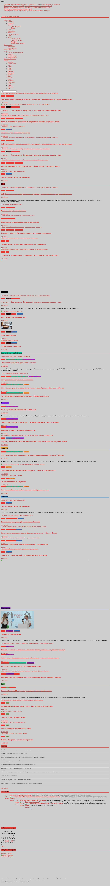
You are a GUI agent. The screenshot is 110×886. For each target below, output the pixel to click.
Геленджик (11, 73)
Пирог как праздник (8, 335)
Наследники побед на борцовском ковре (16, 728)
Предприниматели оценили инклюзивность (17, 380)
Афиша (13, 28)
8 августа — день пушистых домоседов (15, 133)
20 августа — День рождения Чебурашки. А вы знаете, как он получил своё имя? (28, 6)
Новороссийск (12, 63)
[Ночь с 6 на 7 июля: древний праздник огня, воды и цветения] (19, 549)
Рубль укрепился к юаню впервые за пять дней (18, 9)
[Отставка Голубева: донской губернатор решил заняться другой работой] (23, 464)
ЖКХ (7, 96)
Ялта (9, 88)
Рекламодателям (12, 48)
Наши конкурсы (15, 26)
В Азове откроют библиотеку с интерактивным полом (21, 666)
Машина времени (11, 529)
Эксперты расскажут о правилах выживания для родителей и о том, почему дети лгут (33, 650)
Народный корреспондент (15, 52)
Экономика (11, 23)
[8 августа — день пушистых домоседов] (13, 126)
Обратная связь (12, 57)
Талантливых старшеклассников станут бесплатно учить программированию (30, 658)
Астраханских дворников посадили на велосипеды (20, 222)
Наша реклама (8, 45)
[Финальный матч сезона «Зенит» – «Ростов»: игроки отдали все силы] (22, 700)
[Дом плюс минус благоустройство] (11, 204)
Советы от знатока (13, 34)
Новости (11, 96)
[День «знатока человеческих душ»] (11, 311)
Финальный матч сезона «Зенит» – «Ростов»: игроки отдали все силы (27, 706)
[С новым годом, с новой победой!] (11, 711)
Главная (3, 96)
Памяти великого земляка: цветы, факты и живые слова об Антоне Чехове (29, 533)
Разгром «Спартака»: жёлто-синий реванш (17, 740)
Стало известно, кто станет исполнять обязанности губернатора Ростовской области (32, 388)
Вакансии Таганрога (10, 59)
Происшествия (19, 118)
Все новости (4, 788)
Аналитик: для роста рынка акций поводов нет (18, 430)
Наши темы (7, 20)
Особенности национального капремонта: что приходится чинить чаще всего (30, 255)
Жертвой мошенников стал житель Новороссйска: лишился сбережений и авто (27, 7)
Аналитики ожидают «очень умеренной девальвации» (16, 779)
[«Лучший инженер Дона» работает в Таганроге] (15, 356)
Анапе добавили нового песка (9, 775)
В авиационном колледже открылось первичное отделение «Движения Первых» (31, 677)
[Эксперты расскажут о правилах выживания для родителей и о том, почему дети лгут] (27, 643)
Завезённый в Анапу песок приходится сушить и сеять (16, 768)
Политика (10, 21)
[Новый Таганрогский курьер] (10, 16)
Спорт (9, 35)
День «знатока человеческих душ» (13, 317)
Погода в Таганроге (6, 853)
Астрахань (11, 71)
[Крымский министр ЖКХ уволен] (11, 475)
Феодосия (10, 86)
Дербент (10, 74)
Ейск (9, 76)
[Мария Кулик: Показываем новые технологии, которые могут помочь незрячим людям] (27, 435)
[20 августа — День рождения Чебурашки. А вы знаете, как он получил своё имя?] (25, 104)
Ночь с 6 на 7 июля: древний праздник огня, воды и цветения (24, 555)
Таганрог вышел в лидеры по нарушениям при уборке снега (23, 244)
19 (5, 841)
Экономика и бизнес (29, 359)
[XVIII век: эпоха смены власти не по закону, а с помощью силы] (20, 538)
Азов (9, 65)
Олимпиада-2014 (16, 38)
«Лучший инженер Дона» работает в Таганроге (18, 363)
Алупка (10, 66)
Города (6, 60)
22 (12, 841)
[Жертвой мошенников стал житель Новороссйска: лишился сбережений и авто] (24, 115)
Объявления (11, 46)
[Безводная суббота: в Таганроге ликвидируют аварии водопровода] (21, 227)
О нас (5, 51)
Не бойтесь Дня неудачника (11, 346)
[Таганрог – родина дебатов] (17, 628)
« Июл (2, 846)
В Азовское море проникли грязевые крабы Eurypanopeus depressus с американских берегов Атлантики (30, 772)
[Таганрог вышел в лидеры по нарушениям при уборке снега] (19, 238)
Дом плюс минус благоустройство (13, 211)
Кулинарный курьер (11, 518)
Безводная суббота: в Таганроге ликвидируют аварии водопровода (26, 233)
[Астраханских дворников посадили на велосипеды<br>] (18, 215)
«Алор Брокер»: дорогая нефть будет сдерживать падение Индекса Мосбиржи (27, 10)
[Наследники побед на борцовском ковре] (13, 722)
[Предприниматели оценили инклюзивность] (14, 373)
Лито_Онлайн (15, 107)
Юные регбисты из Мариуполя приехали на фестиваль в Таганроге (26, 691)
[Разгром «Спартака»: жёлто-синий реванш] (14, 733)
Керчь (9, 79)
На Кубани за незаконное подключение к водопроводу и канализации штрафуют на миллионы (32, 4)
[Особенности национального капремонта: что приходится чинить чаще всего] (24, 249)
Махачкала (11, 80)
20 (8, 841)
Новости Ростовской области (14, 359)
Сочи (9, 83)
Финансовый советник (17, 43)
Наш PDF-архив (9, 49)
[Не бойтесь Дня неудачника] (9, 340)
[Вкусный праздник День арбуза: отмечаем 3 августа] (17, 515)
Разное (10, 37)
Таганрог (10, 62)
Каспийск (10, 77)
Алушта (10, 68)
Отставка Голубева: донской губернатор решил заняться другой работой (28, 470)
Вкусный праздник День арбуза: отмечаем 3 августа (20, 522)
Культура (10, 24)
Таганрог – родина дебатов (11, 634)
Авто (9, 29)
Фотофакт (14, 42)
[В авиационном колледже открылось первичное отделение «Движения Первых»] (25, 671)
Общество (10, 32)
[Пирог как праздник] (6, 329)
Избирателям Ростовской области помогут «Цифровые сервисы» (25, 396)
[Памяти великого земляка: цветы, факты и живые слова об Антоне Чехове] (23, 526)
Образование (11, 31)
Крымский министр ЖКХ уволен (13, 482)
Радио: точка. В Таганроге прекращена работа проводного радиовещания (21, 783)
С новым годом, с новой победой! (13, 717)
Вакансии (10, 54)
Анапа (9, 69)
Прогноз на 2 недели (7, 856)
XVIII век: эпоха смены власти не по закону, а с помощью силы (24, 544)
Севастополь (11, 82)
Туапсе (10, 85)
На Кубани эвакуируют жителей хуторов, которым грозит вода (18, 764)
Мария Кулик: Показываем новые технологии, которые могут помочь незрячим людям (34, 441)
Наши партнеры (12, 55)
